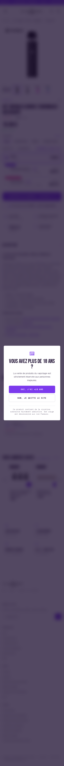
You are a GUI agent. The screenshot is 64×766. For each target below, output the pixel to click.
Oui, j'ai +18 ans (32, 389)
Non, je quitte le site (32, 398)
